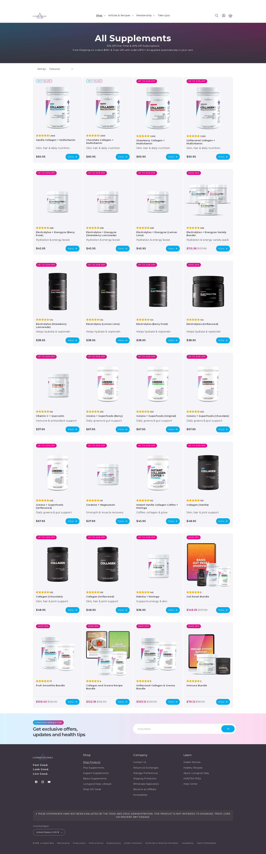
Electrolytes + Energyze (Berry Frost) (55, 234)
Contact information (133, 843)
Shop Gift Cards (92, 789)
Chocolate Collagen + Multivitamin (100, 141)
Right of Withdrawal (206, 843)
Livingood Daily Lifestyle (97, 784)
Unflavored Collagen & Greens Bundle (155, 687)
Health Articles (192, 762)
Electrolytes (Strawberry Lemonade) (51, 326)
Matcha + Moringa (147, 596)
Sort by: (42, 69)
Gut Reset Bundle (198, 596)
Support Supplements (96, 773)
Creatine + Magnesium (100, 504)
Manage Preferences (145, 773)
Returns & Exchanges (145, 767)
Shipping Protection (145, 778)
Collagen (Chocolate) (49, 596)
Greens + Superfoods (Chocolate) (208, 415)
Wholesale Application (146, 784)
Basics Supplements (95, 778)
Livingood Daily (47, 843)
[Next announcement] (172, 4)
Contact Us (39, 4)
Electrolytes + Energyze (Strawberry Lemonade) (101, 234)
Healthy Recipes (193, 767)
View (71, 156)
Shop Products (91, 762)
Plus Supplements (93, 767)
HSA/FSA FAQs (192, 778)
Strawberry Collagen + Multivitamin (150, 142)
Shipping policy (113, 843)
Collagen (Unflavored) (100, 596)
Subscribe (228, 728)
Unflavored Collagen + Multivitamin (201, 142)
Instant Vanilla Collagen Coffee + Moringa (157, 506)
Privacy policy (79, 843)
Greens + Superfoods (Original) (156, 415)
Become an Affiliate (144, 789)
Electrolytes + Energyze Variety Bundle (206, 234)
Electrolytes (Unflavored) (202, 324)
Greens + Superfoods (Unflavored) (49, 506)
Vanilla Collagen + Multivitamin (55, 139)
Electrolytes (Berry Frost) (152, 324)
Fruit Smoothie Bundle (50, 685)
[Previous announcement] (94, 4)
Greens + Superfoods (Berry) (104, 415)
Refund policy (63, 843)
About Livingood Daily (196, 773)
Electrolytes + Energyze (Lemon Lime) (156, 234)
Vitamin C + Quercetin (50, 415)
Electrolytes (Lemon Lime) (103, 324)
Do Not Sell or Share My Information (162, 843)
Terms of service (96, 843)
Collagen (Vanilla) (198, 504)
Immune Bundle (197, 685)
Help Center (190, 784)
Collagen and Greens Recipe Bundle (104, 687)
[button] (100, 15)
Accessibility (140, 794)
